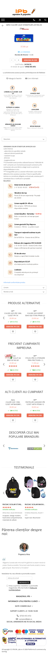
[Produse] (3, 20)
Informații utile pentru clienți (23, 601)
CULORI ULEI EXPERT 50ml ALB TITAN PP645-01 (35, 314)
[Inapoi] (1, 25)
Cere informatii (32, 78)
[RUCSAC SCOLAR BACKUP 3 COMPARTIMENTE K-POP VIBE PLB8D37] (35, 487)
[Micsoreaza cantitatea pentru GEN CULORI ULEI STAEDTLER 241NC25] (11, 60)
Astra (13, 400)
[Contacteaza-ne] (34, 20)
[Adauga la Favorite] (13, 331)
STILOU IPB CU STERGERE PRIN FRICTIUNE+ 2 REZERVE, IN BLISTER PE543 (35, 359)
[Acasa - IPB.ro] (24, 12)
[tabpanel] (24, 38)
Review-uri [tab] (8, 292)
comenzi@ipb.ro (25, 619)
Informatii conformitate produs (14, 282)
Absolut (13, 356)
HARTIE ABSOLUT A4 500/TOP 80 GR (13, 359)
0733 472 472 (34, 187)
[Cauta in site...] (45, 20)
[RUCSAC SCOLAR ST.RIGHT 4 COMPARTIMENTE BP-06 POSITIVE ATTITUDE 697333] (13, 487)
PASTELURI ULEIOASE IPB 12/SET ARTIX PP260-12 (35, 403)
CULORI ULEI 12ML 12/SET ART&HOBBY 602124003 (13, 403)
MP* (12, 311)
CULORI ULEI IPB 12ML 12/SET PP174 (13, 314)
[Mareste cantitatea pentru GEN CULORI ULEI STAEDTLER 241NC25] (18, 60)
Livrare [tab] (6, 287)
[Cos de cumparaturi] (39, 20)
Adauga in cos (30, 60)
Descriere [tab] (7, 139)
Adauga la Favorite (15, 78)
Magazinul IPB (23, 596)
